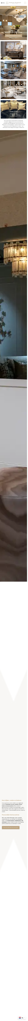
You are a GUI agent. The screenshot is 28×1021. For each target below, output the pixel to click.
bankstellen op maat (10, 804)
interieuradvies (10, 820)
